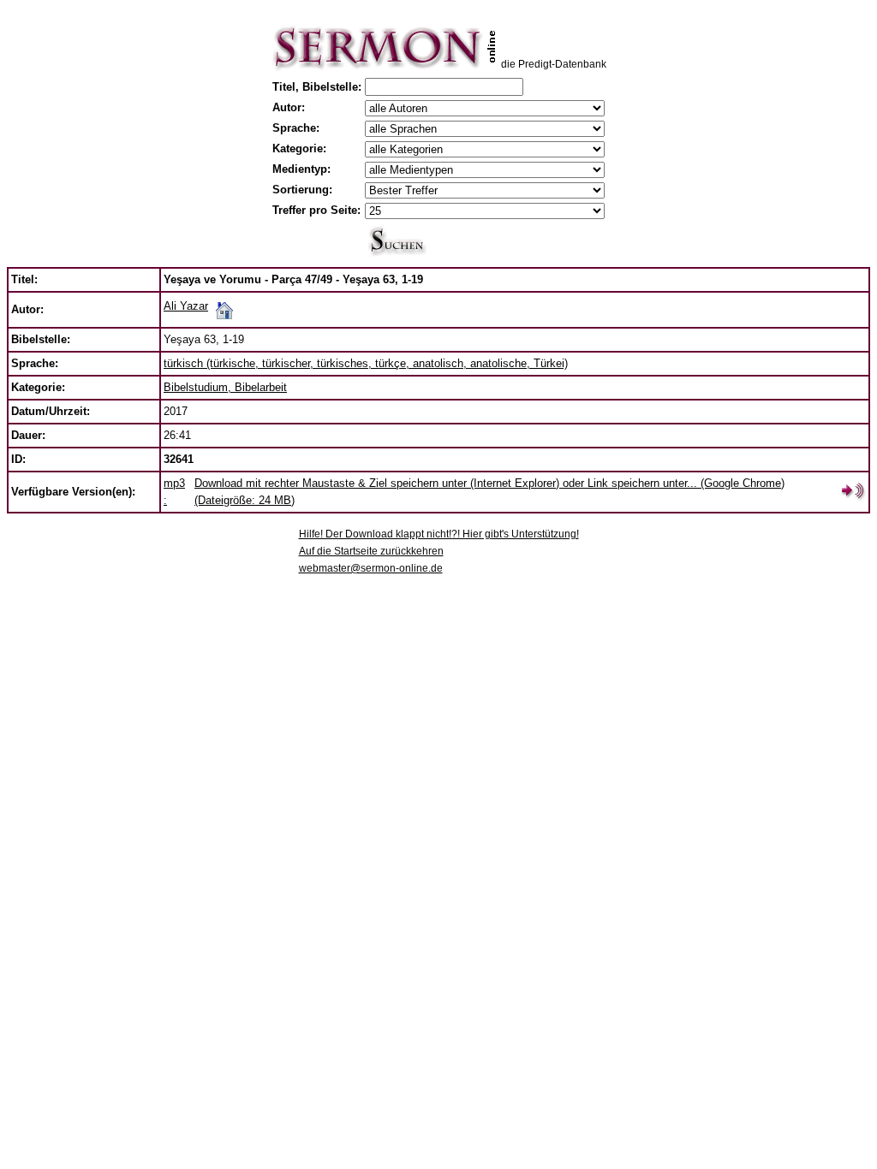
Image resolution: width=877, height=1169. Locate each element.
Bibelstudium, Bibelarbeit (225, 387)
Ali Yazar (186, 306)
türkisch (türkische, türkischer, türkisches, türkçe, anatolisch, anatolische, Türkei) (366, 363)
